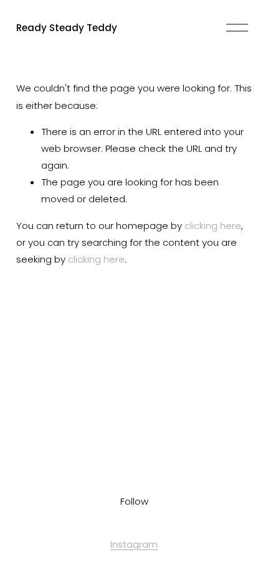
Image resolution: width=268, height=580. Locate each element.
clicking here (212, 225)
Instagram (134, 544)
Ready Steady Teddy (66, 27)
